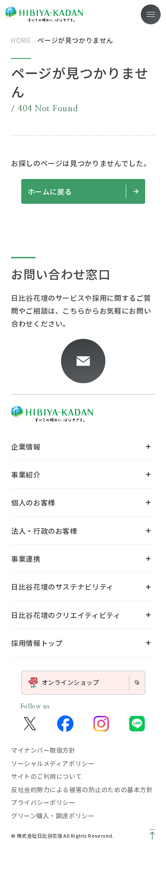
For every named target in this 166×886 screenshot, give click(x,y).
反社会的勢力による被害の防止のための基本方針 (82, 789)
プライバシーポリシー (43, 802)
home (21, 40)
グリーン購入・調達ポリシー (52, 815)
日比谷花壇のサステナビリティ (62, 586)
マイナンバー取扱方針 (43, 750)
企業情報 (26, 446)
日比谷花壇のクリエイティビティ (66, 615)
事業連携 (26, 558)
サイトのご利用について (46, 776)
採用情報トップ (36, 642)
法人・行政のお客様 (44, 530)
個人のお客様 (33, 502)
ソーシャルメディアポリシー (52, 763)
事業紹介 (26, 474)
